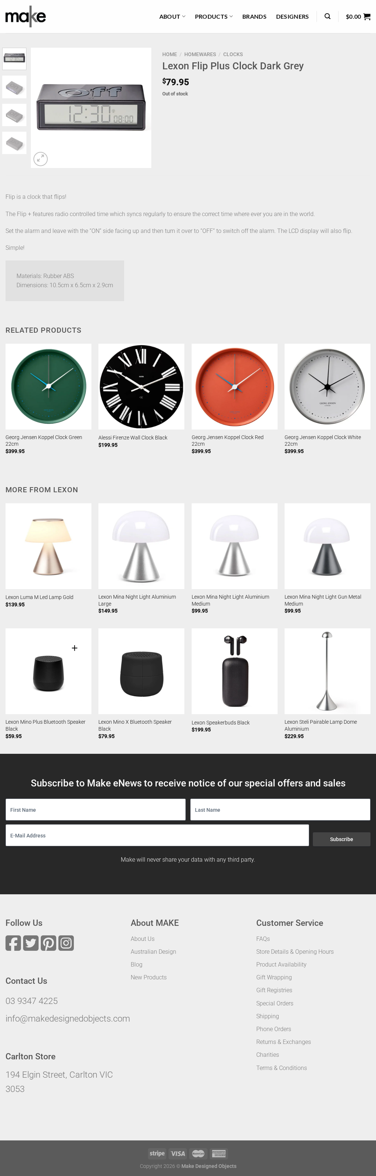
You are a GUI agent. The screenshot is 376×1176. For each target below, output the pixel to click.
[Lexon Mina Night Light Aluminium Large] (141, 546)
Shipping (267, 1016)
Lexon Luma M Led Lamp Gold (39, 597)
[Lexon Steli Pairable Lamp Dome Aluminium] (327, 671)
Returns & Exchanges (283, 1041)
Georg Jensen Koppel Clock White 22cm (323, 441)
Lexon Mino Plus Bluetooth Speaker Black (46, 725)
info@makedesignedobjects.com (68, 1019)
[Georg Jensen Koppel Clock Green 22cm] (48, 387)
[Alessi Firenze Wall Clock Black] (141, 387)
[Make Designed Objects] (26, 16)
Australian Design (153, 951)
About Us (143, 938)
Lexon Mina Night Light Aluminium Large (137, 600)
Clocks (233, 54)
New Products (149, 977)
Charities (267, 1054)
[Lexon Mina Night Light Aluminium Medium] (235, 546)
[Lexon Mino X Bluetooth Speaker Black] (141, 671)
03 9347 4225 (32, 1001)
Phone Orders (273, 1029)
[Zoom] (40, 159)
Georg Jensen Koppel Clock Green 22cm (44, 441)
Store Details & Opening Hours (295, 951)
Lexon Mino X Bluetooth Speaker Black (135, 725)
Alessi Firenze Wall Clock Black (132, 438)
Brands (254, 16)
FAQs (263, 938)
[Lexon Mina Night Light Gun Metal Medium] (327, 546)
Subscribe (341, 839)
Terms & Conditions (281, 1067)
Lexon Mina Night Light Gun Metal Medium (323, 600)
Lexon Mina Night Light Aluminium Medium (230, 600)
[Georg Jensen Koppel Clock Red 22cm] (235, 387)
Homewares (200, 54)
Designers (292, 16)
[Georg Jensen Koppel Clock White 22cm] (327, 387)
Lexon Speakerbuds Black (221, 723)
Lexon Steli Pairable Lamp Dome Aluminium (321, 725)
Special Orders (274, 1003)
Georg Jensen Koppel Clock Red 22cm (228, 441)
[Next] (139, 108)
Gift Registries (274, 990)
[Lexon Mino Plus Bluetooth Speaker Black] (48, 671)
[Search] (327, 16)
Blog (136, 964)
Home (169, 54)
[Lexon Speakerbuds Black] (235, 671)
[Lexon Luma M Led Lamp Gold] (48, 546)
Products (211, 16)
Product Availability (281, 964)
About (170, 16)
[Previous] (42, 108)
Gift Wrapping (274, 977)
